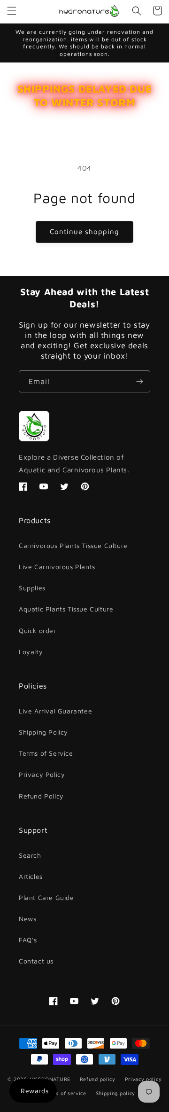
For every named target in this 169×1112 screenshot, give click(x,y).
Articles (31, 876)
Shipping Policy (43, 732)
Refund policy (97, 1079)
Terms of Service (46, 753)
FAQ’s (28, 940)
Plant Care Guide (46, 897)
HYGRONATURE (50, 1078)
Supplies (32, 588)
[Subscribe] (139, 381)
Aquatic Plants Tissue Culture (66, 609)
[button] (11, 10)
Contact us (36, 961)
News (27, 919)
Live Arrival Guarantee (55, 711)
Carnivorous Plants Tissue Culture (73, 545)
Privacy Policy (42, 774)
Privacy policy (143, 1079)
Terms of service (64, 1093)
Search (30, 855)
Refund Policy (41, 796)
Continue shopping (84, 231)
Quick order (37, 630)
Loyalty (31, 652)
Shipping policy (116, 1093)
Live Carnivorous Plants (57, 567)
